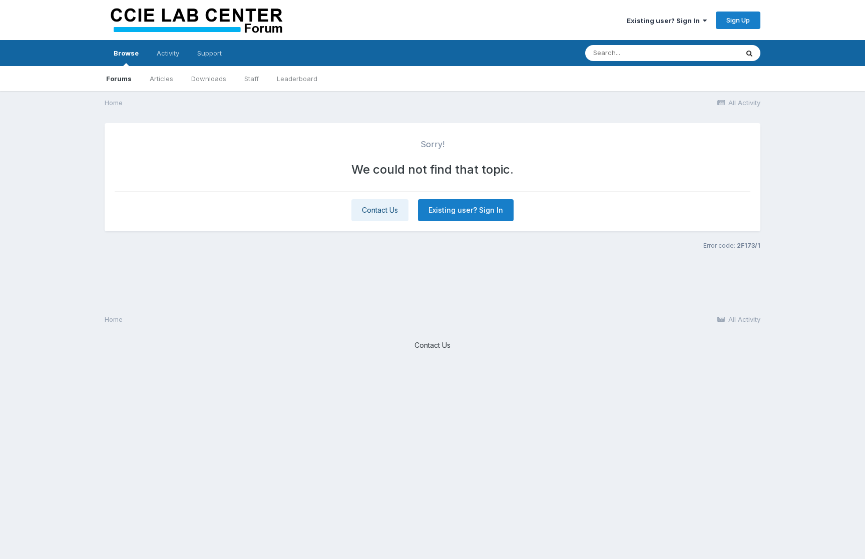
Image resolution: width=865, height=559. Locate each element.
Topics (714, 53)
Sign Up (738, 20)
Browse (126, 53)
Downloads (208, 79)
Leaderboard (297, 79)
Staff (251, 79)
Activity (168, 53)
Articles (161, 79)
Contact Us (380, 210)
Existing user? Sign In (665, 21)
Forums (119, 79)
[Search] (749, 53)
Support (209, 53)
